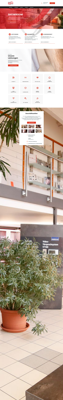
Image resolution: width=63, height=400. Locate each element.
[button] (30, 27)
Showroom (30, 34)
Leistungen (14, 34)
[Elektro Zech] (10, 3)
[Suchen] (53, 7)
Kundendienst (47, 34)
